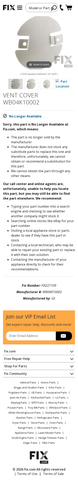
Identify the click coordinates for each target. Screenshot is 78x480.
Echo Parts (55, 387)
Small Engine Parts (22, 438)
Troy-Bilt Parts (36, 407)
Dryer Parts (19, 422)
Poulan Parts (15, 407)
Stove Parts (38, 422)
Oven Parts (56, 422)
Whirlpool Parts (58, 407)
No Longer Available (25, 116)
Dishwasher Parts (56, 412)
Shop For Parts (15, 366)
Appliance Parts (24, 433)
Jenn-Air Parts (18, 397)
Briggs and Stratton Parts (29, 387)
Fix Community (15, 373)
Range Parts (25, 428)
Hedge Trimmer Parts (51, 438)
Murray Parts (56, 402)
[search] (54, 8)
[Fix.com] (9, 7)
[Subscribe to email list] (64, 336)
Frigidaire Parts (18, 392)
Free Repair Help (17, 358)
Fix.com (10, 351)
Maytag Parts (19, 402)
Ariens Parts (48, 382)
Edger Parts (30, 443)
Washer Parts (24, 417)
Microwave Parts (47, 428)
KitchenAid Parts (41, 397)
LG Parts (60, 397)
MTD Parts (38, 402)
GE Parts (36, 392)
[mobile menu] (19, 7)
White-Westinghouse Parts (24, 412)
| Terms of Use (25, 474)
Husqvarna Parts (56, 392)
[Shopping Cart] (68, 7)
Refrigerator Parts (48, 417)
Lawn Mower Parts (49, 433)
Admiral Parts (28, 382)
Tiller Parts (48, 443)
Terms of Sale (53, 474)
